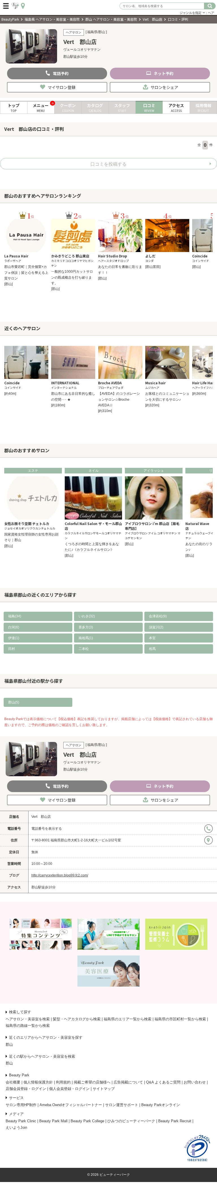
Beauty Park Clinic (21, 1121)
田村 (11, 649)
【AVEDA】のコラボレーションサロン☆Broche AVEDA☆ (119, 399)
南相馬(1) (86, 638)
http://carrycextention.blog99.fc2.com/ (59, 875)
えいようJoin (16, 1127)
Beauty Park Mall (53, 1121)
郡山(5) (13, 702)
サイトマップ (104, 1089)
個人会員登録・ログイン (69, 1089)
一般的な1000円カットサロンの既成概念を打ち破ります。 (72, 277)
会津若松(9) (158, 616)
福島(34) (14, 616)
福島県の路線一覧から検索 (28, 1025)
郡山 (9, 1044)
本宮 (152, 638)
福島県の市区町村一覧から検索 (180, 1019)
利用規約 (63, 1082)
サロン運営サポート (121, 1105)
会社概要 (13, 1082)
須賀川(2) (156, 627)
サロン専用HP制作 (21, 1105)
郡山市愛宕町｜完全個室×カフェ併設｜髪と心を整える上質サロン (26, 272)
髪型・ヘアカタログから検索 (77, 1019)
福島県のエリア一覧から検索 (127, 1019)
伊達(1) (13, 638)
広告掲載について (128, 1082)
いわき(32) (87, 616)
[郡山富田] (152, 267)
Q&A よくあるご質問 (163, 1082)
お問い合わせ (195, 1082)
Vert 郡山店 (41, 817)
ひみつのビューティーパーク (131, 1121)
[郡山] (8, 284)
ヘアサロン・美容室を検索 (28, 1019)
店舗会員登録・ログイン (26, 1089)
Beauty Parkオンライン (160, 1105)
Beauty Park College (87, 1121)
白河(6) (13, 627)
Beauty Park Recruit (174, 1121)
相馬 (152, 649)
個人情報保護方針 (38, 1082)
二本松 (84, 649)
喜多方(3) (86, 627)
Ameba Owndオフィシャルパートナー (71, 1105)
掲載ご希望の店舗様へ (92, 1082)
